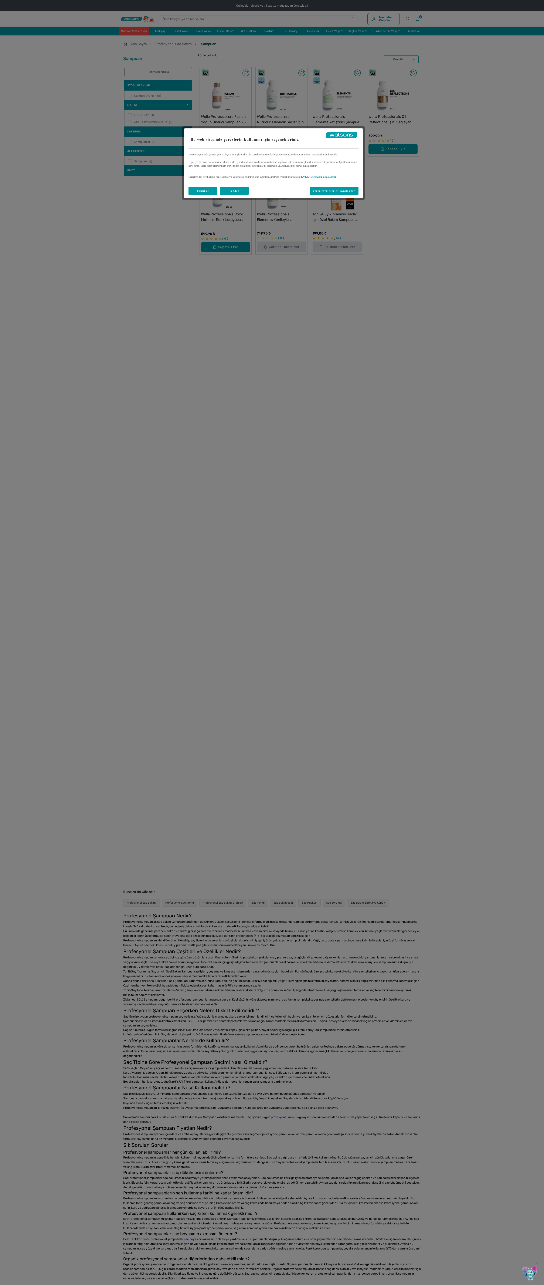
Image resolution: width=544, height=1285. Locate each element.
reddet (234, 190)
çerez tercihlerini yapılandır (334, 190)
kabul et (203, 190)
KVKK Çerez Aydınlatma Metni (318, 176)
